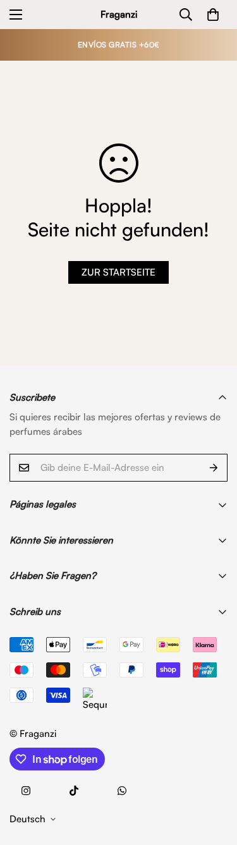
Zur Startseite (118, 272)
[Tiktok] (74, 791)
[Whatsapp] (122, 791)
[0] (213, 14)
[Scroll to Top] (214, 778)
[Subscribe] (214, 468)
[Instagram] (25, 791)
